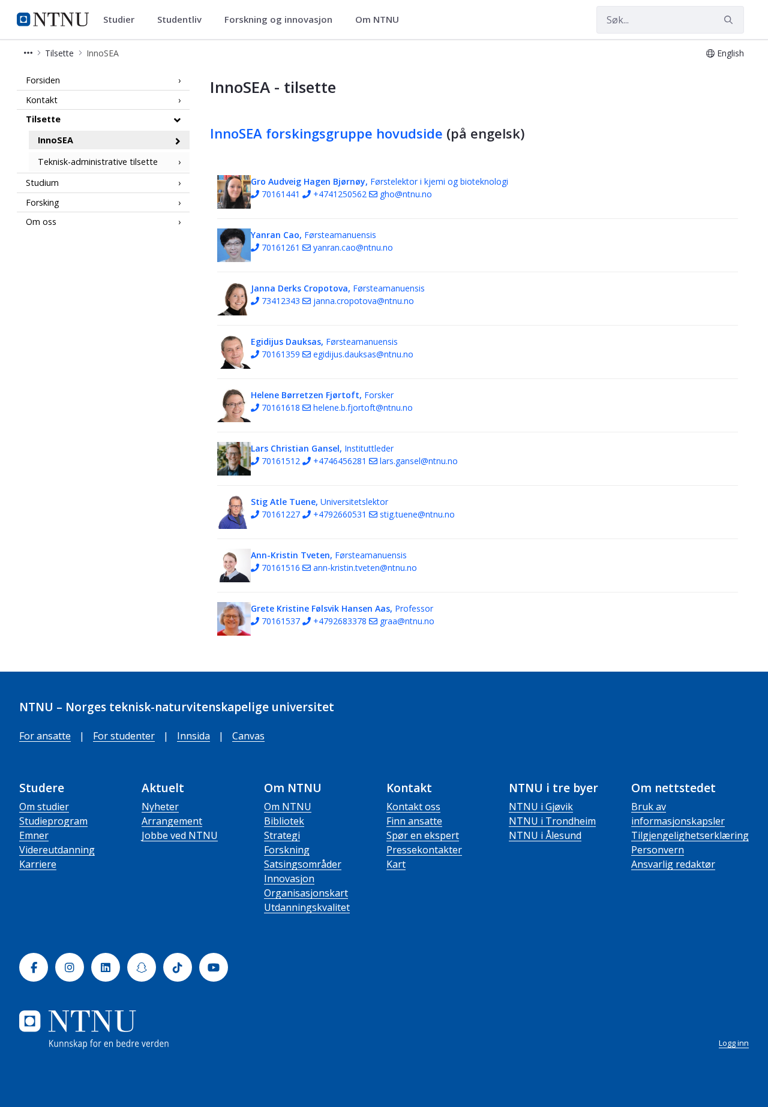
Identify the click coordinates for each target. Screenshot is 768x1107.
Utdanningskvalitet (307, 907)
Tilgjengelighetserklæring (690, 835)
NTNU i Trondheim (552, 821)
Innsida (193, 735)
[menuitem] (123, 20)
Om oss (41, 221)
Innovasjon (289, 878)
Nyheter (160, 806)
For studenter (124, 735)
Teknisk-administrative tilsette (98, 162)
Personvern (657, 849)
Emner (34, 835)
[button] (28, 53)
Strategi (282, 835)
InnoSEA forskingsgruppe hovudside (326, 133)
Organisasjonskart (306, 893)
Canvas (248, 735)
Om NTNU (287, 806)
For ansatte (45, 735)
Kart (396, 864)
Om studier (44, 806)
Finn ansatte (414, 821)
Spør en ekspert (422, 835)
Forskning (287, 849)
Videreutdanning (57, 849)
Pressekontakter (424, 849)
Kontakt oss (413, 806)
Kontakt (42, 100)
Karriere (37, 864)
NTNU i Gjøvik (541, 806)
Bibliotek (284, 821)
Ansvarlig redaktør (673, 864)
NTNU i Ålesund (545, 835)
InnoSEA (55, 140)
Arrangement (172, 821)
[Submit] (730, 20)
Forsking (42, 202)
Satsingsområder (302, 864)
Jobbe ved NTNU (180, 835)
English (730, 53)
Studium (42, 182)
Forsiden (43, 80)
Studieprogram (53, 821)
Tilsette (43, 119)
